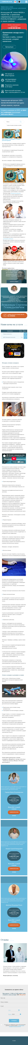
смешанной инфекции (16, 193)
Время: (10, 1014)
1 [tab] (8, 28)
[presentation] (11, 939)
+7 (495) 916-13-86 (6, 1)
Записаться (9, 47)
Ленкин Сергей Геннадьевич (14, 848)
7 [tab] (18, 28)
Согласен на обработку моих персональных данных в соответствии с (15, 1025)
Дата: (9, 1010)
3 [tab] (11, 28)
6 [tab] (16, 28)
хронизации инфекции (8, 238)
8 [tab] (19, 28)
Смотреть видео (14, 281)
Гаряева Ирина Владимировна (14, 792)
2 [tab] (10, 28)
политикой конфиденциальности (16, 1026)
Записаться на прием (14, 813)
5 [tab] (14, 28)
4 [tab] (13, 28)
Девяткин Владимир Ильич (14, 905)
